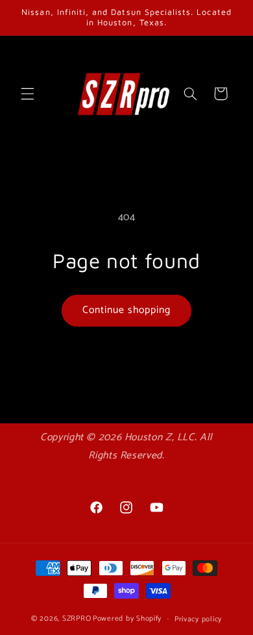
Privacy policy (198, 619)
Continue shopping (126, 310)
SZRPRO (76, 618)
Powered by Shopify (127, 618)
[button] (27, 93)
